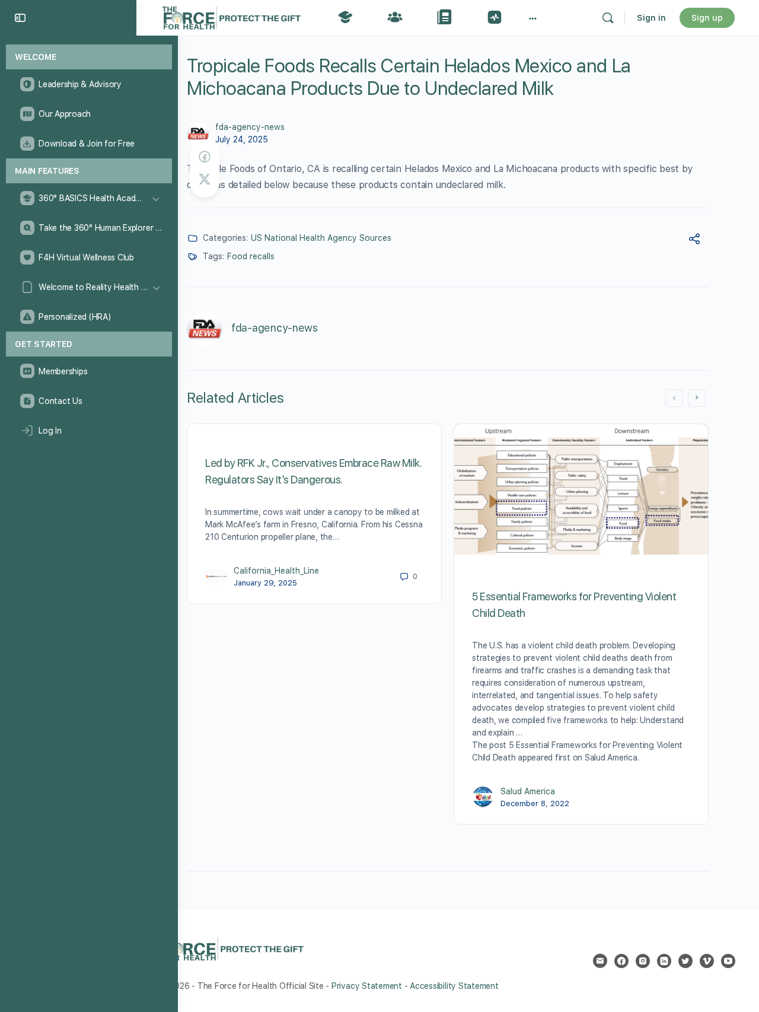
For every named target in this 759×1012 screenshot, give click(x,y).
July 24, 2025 (241, 139)
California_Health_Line (276, 570)
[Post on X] (204, 179)
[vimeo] (707, 961)
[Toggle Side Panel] (20, 18)
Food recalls (251, 256)
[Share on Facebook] (204, 157)
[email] (600, 961)
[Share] (694, 240)
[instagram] (643, 961)
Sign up (707, 18)
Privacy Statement (366, 986)
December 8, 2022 (534, 803)
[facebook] (621, 961)
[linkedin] (664, 961)
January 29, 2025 (265, 582)
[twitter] (685, 961)
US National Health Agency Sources (321, 238)
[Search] (608, 18)
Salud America (527, 791)
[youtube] (728, 961)
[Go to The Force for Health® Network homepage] (231, 16)
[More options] (532, 18)
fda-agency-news (250, 127)
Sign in (651, 18)
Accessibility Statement (454, 986)
